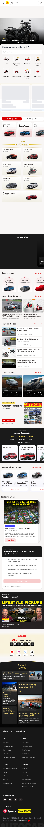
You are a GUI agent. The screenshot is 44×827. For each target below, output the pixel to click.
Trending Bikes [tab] (32, 119)
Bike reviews (26, 750)
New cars (6, 743)
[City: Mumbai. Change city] (40, 2)
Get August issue (8, 420)
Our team (25, 772)
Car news (6, 754)
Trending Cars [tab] (12, 119)
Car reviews (7, 750)
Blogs (5, 772)
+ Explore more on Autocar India (14, 731)
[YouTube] (5, 799)
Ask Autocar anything (10, 768)
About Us (25, 768)
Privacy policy (26, 779)
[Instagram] (10, 799)
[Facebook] (15, 799)
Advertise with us (27, 787)
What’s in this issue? (7, 423)
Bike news (25, 754)
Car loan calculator (9, 757)
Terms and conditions (29, 783)
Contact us (25, 776)
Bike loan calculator (28, 757)
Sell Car (5, 779)
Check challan (7, 783)
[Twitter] (21, 799)
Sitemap (6, 776)
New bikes (25, 743)
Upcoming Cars (8, 746)
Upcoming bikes (27, 746)
